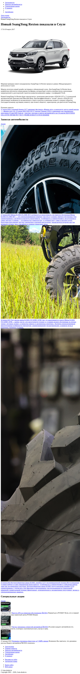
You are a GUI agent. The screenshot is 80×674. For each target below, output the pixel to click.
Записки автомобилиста (13, 4)
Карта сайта (9, 665)
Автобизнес (9, 12)
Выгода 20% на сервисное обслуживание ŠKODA (30, 613)
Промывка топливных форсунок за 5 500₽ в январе (30, 641)
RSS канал (8, 667)
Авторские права (11, 661)
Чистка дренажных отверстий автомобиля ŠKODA (30, 627)
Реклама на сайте (11, 659)
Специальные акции (12, 6)
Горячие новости (11, 648)
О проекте (8, 8)
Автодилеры (9, 646)
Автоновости (9, 2)
